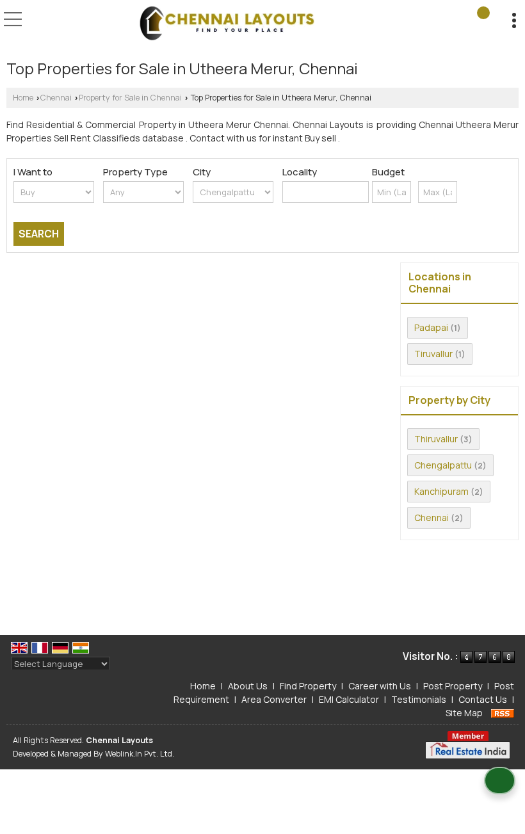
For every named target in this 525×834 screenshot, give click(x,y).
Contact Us (482, 699)
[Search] (483, 12)
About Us (248, 686)
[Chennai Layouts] (226, 24)
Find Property (308, 686)
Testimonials (418, 699)
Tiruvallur (433, 354)
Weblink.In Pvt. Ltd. (139, 753)
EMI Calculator (349, 699)
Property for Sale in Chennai (130, 97)
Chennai (56, 97)
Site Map (464, 713)
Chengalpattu (443, 465)
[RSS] (502, 713)
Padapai (431, 327)
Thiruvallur (436, 439)
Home (23, 97)
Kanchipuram (441, 491)
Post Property (452, 686)
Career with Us (379, 686)
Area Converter (274, 699)
